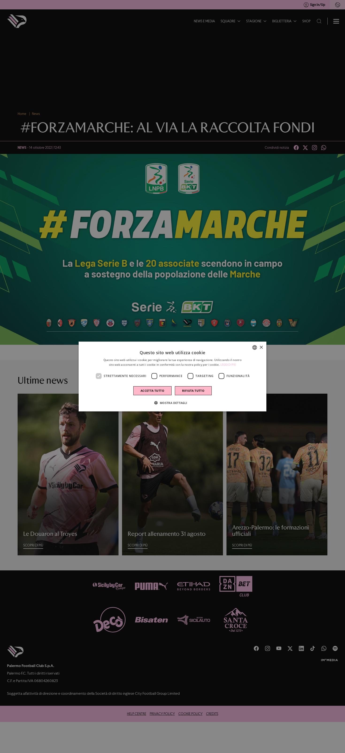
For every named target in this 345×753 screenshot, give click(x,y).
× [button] (261, 347)
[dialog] (172, 377)
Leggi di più (228, 365)
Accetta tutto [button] (152, 390)
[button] (172, 402)
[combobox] (254, 347)
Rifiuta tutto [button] (193, 390)
